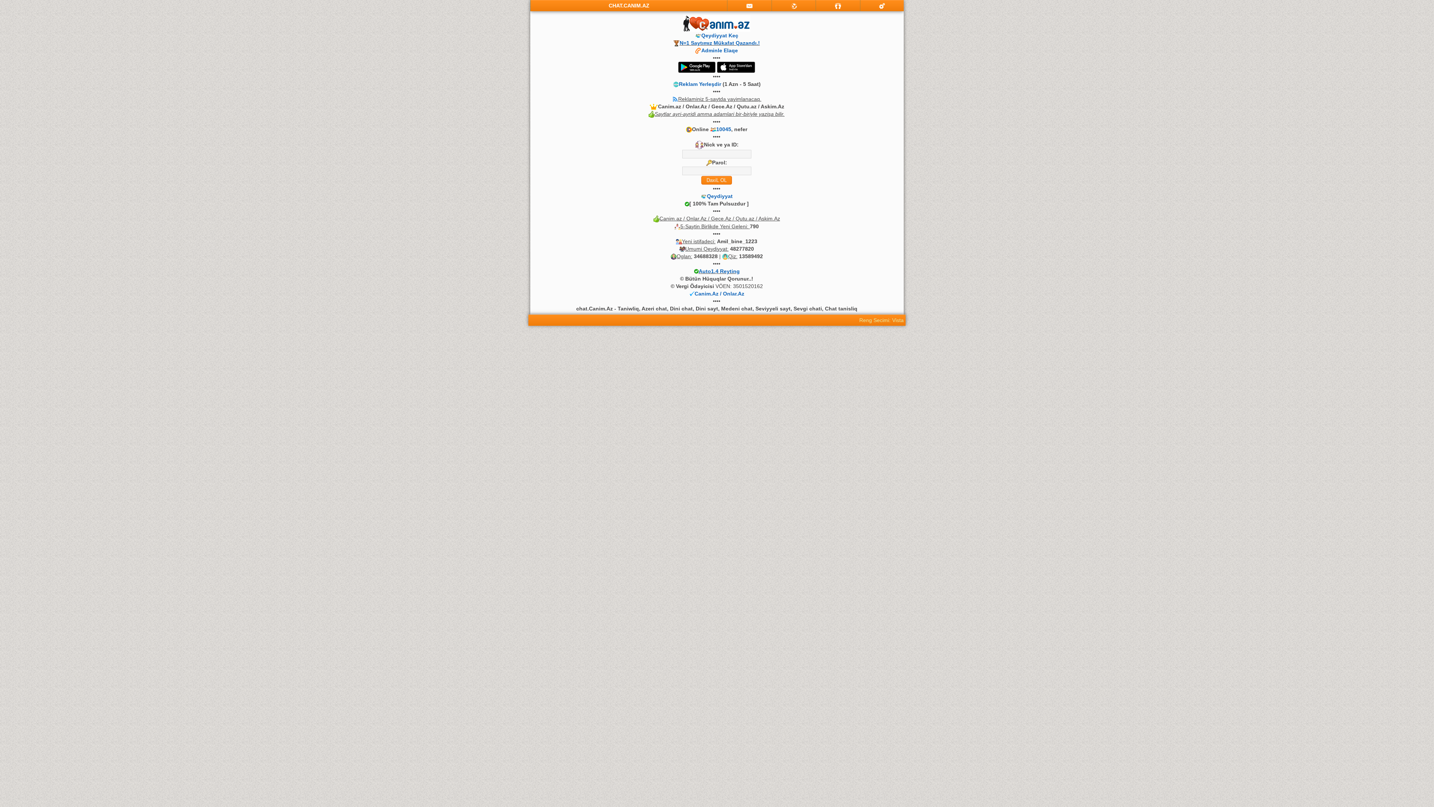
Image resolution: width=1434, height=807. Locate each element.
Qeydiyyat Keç (719, 35)
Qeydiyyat (720, 196)
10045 (723, 129)
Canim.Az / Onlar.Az (719, 294)
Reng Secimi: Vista (881, 320)
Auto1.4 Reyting (719, 271)
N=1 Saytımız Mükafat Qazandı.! (720, 43)
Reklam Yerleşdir (700, 84)
